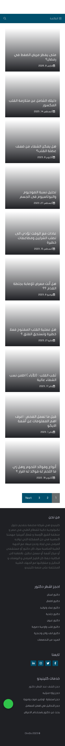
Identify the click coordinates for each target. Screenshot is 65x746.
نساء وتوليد (46, 607)
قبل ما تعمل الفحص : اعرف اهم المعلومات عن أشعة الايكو (35, 421)
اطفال (49, 601)
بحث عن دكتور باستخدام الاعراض (42, 712)
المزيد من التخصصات (48, 639)
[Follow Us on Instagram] (41, 663)
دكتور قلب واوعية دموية (46, 626)
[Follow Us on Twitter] (48, 663)
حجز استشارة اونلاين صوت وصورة (41, 699)
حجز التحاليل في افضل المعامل (42, 705)
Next (28, 498)
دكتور (56, 594)
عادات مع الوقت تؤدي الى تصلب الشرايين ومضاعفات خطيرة (35, 238)
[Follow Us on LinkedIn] (33, 663)
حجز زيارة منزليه (51, 693)
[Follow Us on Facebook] (55, 663)
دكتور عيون (53, 620)
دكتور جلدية (53, 614)
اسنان (50, 594)
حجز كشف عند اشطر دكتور (44, 686)
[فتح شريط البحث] (5, 18)
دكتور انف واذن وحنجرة (47, 633)
